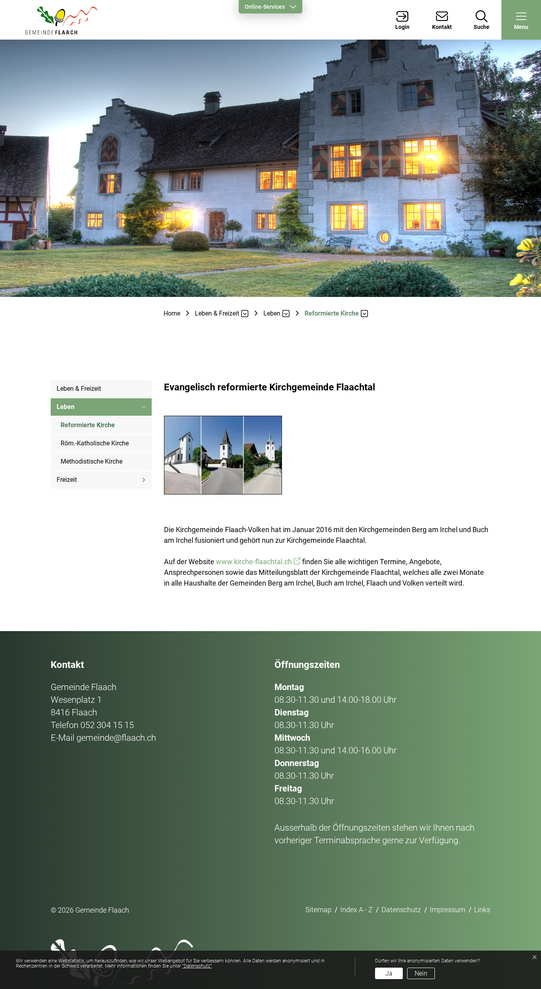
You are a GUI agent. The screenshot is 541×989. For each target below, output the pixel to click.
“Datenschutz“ (197, 966)
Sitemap (318, 909)
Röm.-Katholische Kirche (95, 443)
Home (172, 313)
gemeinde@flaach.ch (116, 738)
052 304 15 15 (107, 725)
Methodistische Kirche (91, 461)
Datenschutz (401, 909)
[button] (521, 20)
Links (482, 909)
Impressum (447, 909)
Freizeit (67, 479)
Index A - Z (356, 909)
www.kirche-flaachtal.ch (258, 561)
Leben (65, 407)
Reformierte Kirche (88, 428)
